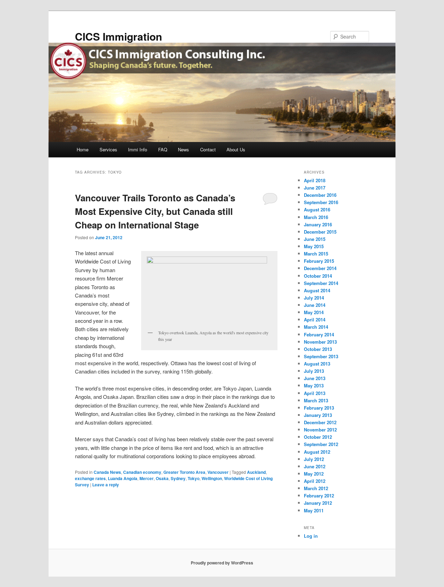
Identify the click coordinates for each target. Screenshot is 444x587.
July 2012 (314, 459)
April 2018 (314, 180)
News (183, 149)
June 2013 (314, 378)
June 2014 (314, 305)
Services (108, 149)
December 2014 (320, 268)
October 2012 (318, 437)
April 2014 (314, 319)
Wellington (212, 478)
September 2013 (321, 356)
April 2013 (314, 393)
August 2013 (317, 363)
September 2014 (321, 283)
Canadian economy (142, 472)
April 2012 (314, 481)
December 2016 (320, 195)
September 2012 (321, 444)
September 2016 (321, 202)
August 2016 (317, 209)
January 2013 (318, 415)
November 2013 (320, 341)
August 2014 (317, 290)
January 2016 (318, 224)
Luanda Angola (122, 478)
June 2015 (314, 239)
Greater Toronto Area (184, 472)
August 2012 (317, 451)
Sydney (178, 478)
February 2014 (319, 334)
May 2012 (314, 473)
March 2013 (316, 400)
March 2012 (316, 488)
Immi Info (137, 149)
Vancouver (218, 472)
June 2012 (314, 466)
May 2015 (314, 246)
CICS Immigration (118, 36)
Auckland (256, 472)
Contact (208, 149)
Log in (311, 536)
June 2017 (314, 187)
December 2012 (320, 422)
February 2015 (319, 261)
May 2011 (314, 510)
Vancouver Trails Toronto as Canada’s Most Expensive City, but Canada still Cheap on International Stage (155, 211)
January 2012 (318, 503)
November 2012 (320, 429)
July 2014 (314, 297)
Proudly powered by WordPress (222, 563)
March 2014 (316, 327)
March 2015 (316, 253)
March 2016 (316, 217)
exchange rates (90, 478)
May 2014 (314, 312)
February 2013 (319, 407)
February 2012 (319, 495)
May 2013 (314, 385)
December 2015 (320, 231)
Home (82, 149)
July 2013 (314, 371)
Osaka (162, 478)
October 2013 (318, 349)
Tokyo (193, 478)
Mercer (146, 478)
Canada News (107, 472)
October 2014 (318, 275)
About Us (236, 149)
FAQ (162, 149)
